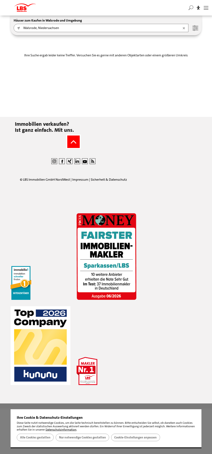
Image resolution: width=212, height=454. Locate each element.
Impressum (80, 179)
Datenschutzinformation (61, 430)
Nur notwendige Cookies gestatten (82, 437)
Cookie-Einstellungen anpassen (135, 437)
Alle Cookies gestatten (35, 437)
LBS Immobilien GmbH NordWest (46, 179)
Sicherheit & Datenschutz (109, 179)
